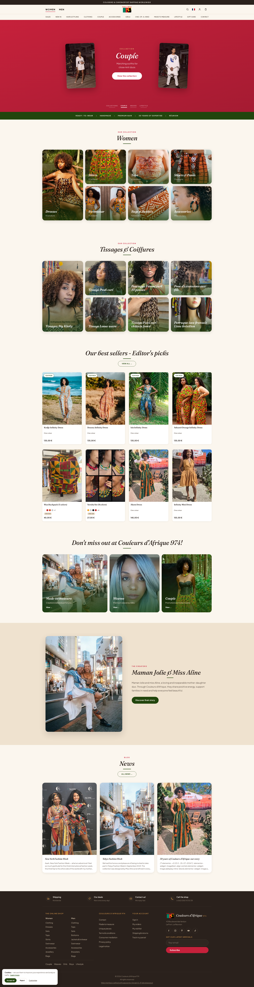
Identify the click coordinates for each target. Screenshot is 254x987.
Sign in (135, 920)
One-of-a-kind (142, 17)
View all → (127, 364)
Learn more (14, 975)
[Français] (193, 9)
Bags (48, 956)
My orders (136, 924)
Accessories (115, 17)
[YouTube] (188, 930)
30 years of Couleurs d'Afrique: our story (179, 859)
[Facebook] (168, 930)
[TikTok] (195, 930)
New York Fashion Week (56, 859)
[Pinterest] (182, 930)
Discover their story (145, 700)
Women (50, 9)
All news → (127, 774)
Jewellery (50, 952)
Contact (205, 17)
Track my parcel (139, 937)
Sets (47, 931)
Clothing (88, 17)
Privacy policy (105, 942)
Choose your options (62, 422)
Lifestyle (178, 17)
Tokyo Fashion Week (112, 859)
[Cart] (205, 9)
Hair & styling (72, 17)
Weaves (57, 964)
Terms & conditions (107, 933)
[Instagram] (175, 930)
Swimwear (50, 943)
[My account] (199, 9)
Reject (22, 980)
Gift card (191, 17)
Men (61, 9)
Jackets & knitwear (79, 939)
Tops (48, 935)
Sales (48, 17)
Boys (71, 964)
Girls (128, 17)
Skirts (48, 939)
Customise (33, 980)
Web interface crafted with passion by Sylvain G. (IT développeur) (127, 983)
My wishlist (137, 928)
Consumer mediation (108, 937)
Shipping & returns (140, 933)
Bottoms (75, 935)
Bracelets (75, 952)
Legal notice (104, 946)
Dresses (49, 927)
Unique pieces (105, 928)
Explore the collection (127, 76)
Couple (100, 17)
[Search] (187, 9)
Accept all (10, 980)
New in (58, 17)
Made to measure (161, 17)
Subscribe (175, 950)
